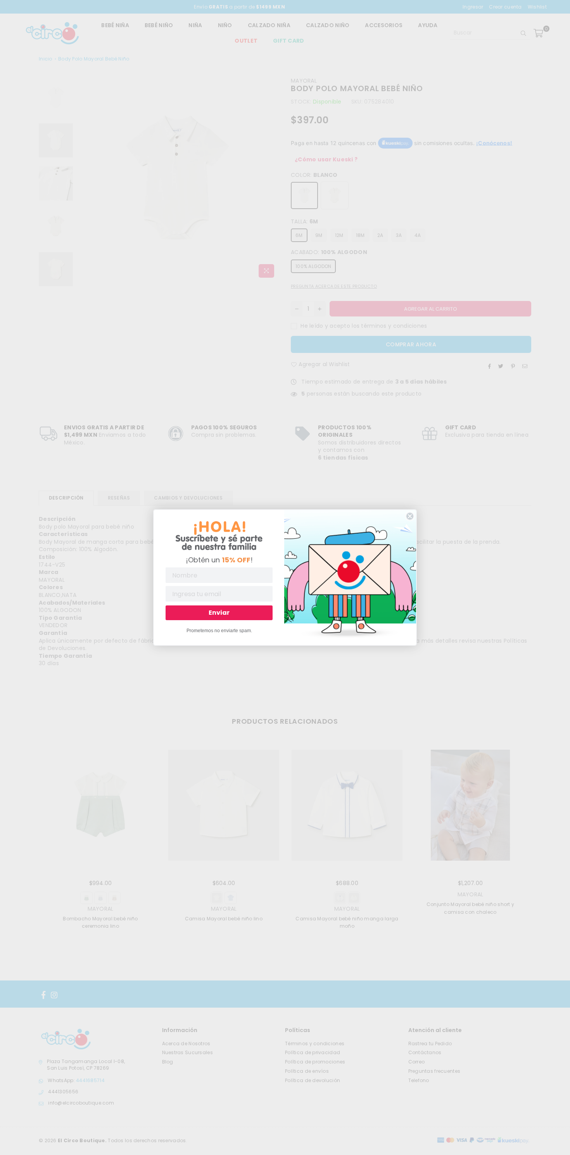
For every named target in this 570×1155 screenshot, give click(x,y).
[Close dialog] (410, 516)
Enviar (219, 612)
